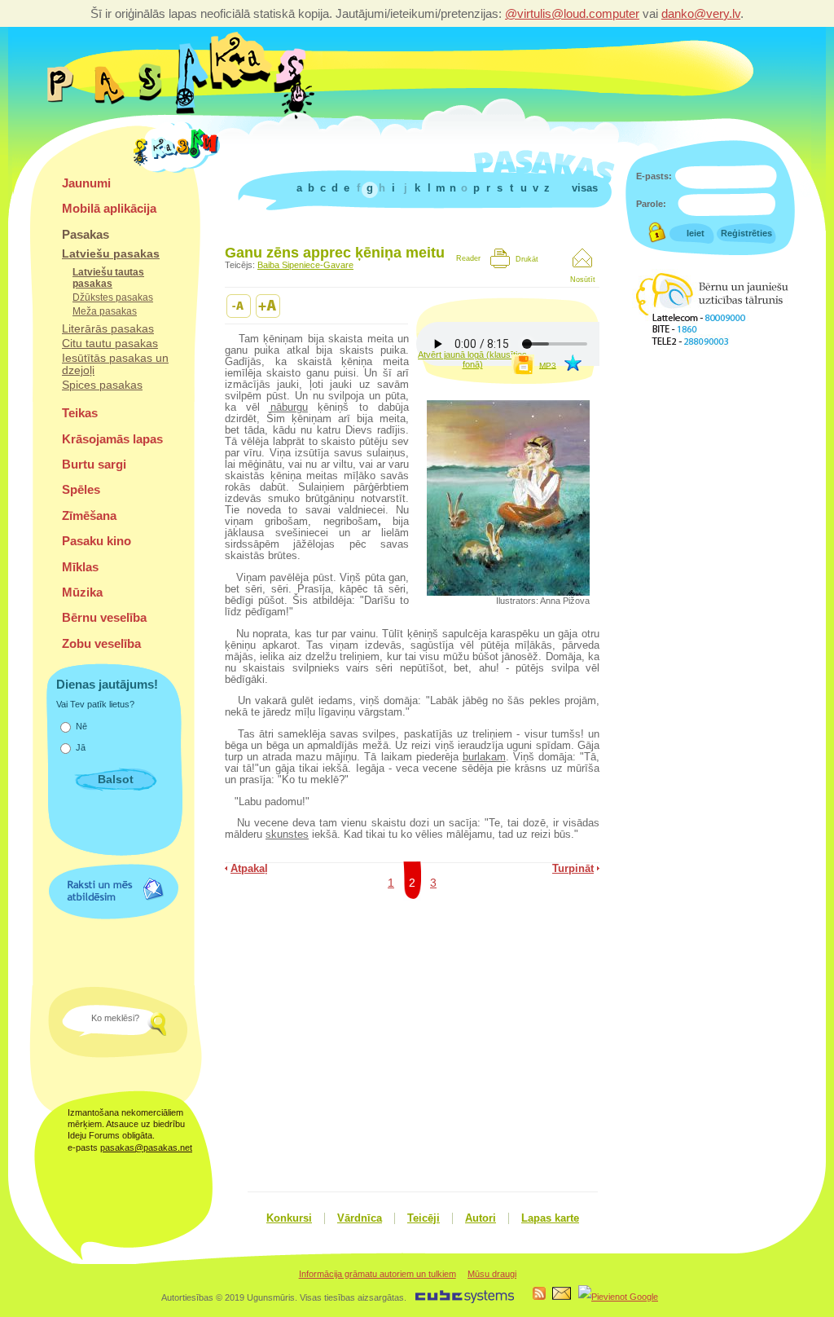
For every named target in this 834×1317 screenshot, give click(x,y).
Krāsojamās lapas (112, 439)
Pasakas (85, 234)
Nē (81, 726)
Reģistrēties (746, 233)
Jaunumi (86, 183)
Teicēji (423, 1218)
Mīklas (80, 567)
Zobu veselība (101, 643)
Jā (81, 747)
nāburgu (289, 407)
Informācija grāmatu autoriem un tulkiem (377, 1274)
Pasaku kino (96, 541)
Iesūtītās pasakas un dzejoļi (115, 364)
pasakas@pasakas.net (146, 1147)
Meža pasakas (104, 311)
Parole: (651, 204)
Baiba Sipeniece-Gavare (305, 265)
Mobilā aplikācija (109, 208)
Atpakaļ (249, 868)
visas (585, 188)
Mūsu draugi (491, 1274)
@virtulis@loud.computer (572, 13)
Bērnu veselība (104, 617)
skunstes (287, 834)
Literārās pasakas (108, 329)
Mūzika (82, 592)
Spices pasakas (102, 385)
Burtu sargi (94, 464)
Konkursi (289, 1218)
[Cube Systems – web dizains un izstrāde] (464, 1301)
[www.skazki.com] (179, 170)
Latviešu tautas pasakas (108, 277)
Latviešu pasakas (111, 254)
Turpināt (573, 868)
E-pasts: (654, 176)
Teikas (80, 413)
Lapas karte (550, 1218)
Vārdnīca (359, 1218)
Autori (480, 1218)
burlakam (484, 757)
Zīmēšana (89, 515)
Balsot (116, 779)
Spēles (81, 489)
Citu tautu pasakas (110, 343)
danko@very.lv (700, 13)
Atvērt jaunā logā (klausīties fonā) (472, 359)
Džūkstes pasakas (112, 297)
